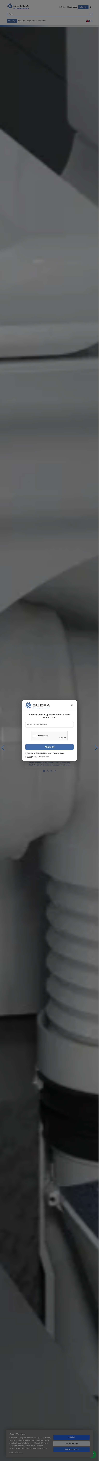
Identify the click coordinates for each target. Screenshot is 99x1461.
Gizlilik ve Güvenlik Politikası (39, 753)
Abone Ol (49, 747)
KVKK (29, 757)
